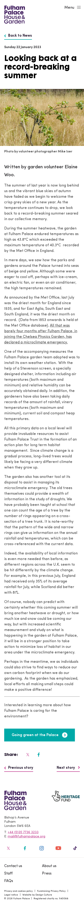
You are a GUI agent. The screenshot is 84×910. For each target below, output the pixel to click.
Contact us (13, 866)
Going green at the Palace (35, 735)
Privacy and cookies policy (18, 891)
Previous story (20, 768)
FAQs (8, 881)
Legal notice (11, 895)
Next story (66, 768)
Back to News (20, 36)
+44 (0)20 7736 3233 (23, 832)
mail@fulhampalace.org (26, 836)
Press (47, 873)
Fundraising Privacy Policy (51, 891)
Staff (8, 873)
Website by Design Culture (37, 895)
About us (49, 866)
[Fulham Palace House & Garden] (14, 14)
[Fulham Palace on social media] (27, 754)
